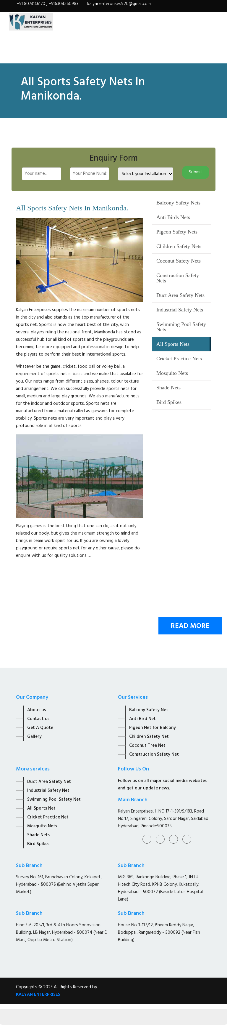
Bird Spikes (168, 402)
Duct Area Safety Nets (180, 295)
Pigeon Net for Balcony (152, 727)
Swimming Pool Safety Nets (181, 326)
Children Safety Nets (178, 246)
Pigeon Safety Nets (176, 232)
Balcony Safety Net (148, 710)
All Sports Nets (172, 344)
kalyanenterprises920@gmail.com (119, 3)
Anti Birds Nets (173, 217)
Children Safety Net (149, 736)
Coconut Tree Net (147, 745)
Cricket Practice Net (48, 817)
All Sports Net (41, 808)
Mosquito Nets (172, 373)
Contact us (38, 718)
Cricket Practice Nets (179, 359)
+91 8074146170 (31, 3)
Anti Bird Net (142, 718)
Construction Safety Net (154, 754)
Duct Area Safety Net (49, 781)
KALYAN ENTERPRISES (38, 994)
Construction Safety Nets (177, 278)
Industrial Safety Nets (179, 310)
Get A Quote (40, 727)
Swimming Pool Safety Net (54, 799)
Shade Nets (168, 388)
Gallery (34, 736)
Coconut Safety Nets (178, 261)
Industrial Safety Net (48, 790)
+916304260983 (63, 3)
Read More (190, 626)
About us (36, 710)
